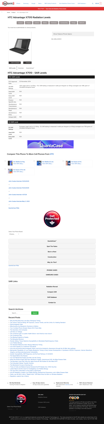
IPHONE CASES (52, 270)
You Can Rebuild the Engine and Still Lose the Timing (25, 357)
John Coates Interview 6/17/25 (18, 194)
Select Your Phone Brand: (16, 231)
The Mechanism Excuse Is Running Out (21, 365)
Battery (45, 23)
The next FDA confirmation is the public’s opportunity (25, 370)
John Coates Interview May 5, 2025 (19, 201)
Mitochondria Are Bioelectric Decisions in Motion (24, 326)
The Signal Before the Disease (18, 356)
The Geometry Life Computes (18, 330)
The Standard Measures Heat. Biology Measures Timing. (26, 344)
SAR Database (52, 297)
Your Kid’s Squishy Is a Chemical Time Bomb (23, 346)
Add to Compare (15, 62)
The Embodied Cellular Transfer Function (22, 363)
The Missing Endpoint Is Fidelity (19, 337)
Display (28, 23)
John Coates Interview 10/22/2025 (19, 188)
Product (13, 12)
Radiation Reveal (52, 286)
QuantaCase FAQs (14, 208)
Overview (21, 68)
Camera (37, 23)
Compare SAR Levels (43, 402)
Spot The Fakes (52, 246)
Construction (52, 257)
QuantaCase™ (30, 68)
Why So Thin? (52, 262)
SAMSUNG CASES (52, 275)
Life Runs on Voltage (16, 331)
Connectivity (64, 23)
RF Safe (20, 417)
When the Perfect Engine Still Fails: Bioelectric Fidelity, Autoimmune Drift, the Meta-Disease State (38, 359)
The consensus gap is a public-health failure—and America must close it (31, 333)
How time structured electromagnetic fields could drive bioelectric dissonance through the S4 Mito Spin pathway (43, 348)
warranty (67, 384)
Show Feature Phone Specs (62, 34)
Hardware (54, 23)
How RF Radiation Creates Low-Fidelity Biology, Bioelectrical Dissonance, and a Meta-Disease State (39, 372)
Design (74, 23)
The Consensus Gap (16, 335)
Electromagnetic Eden (16, 324)
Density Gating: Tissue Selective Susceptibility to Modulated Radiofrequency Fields (34, 341)
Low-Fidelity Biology (16, 343)
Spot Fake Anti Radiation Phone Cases (56, 8)
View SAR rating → (18, 163)
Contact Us (52, 302)
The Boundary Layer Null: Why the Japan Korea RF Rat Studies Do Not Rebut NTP (33, 361)
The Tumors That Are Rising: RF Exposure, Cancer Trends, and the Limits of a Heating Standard (37, 322)
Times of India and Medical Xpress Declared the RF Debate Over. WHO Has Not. (33, 367)
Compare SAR (52, 292)
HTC (52, 154)
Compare (27, 62)
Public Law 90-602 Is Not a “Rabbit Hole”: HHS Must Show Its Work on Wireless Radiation (36, 374)
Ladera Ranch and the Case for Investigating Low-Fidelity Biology (29, 368)
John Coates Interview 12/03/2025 (19, 181)
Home (8, 12)
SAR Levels (12, 68)
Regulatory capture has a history (19, 376)
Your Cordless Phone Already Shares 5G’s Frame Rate (25, 328)
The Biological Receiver (17, 339)
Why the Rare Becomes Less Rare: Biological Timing (25, 320)
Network (81, 23)
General (20, 23)
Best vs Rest (52, 251)
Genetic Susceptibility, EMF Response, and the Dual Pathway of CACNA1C (31, 354)
